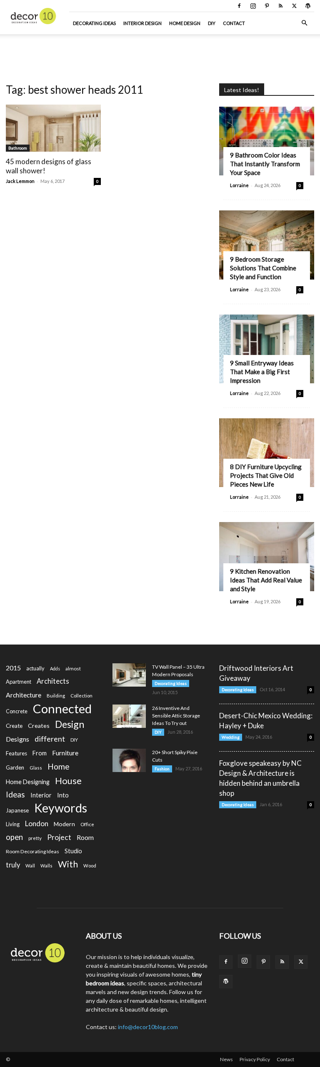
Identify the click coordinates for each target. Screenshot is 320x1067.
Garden (15, 767)
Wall (30, 865)
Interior (41, 795)
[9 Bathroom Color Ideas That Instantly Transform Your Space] (266, 141)
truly (13, 865)
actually (35, 668)
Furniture (65, 753)
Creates (39, 725)
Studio (73, 851)
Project (59, 837)
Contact (234, 23)
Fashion (162, 768)
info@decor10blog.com (148, 1026)
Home (59, 766)
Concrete (17, 711)
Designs (17, 739)
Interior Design (142, 23)
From (39, 753)
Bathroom (17, 147)
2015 (13, 668)
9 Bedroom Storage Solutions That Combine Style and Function (263, 267)
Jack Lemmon (20, 181)
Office (87, 824)
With (68, 864)
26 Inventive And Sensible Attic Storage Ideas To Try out (176, 715)
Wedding (231, 737)
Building (56, 695)
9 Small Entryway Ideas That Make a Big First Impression (262, 371)
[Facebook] (239, 6)
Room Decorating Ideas (32, 851)
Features (16, 753)
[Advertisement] (160, 52)
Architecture (23, 695)
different (50, 739)
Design (69, 724)
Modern (64, 823)
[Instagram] (253, 6)
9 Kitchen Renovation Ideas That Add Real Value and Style (266, 579)
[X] (294, 6)
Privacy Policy (255, 1059)
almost (73, 668)
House (68, 780)
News (226, 1059)
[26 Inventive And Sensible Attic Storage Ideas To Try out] (129, 716)
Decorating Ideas (94, 23)
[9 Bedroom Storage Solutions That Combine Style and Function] (266, 244)
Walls (46, 865)
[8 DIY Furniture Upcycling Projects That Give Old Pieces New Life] (266, 452)
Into (63, 795)
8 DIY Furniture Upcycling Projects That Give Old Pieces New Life (266, 475)
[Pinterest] (266, 6)
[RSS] (280, 6)
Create (14, 725)
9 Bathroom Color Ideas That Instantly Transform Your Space (265, 163)
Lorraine (239, 185)
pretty (35, 838)
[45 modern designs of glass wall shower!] (53, 128)
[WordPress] (308, 6)
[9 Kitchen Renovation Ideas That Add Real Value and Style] (266, 556)
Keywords (60, 808)
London (36, 823)
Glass (36, 767)
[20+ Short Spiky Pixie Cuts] (129, 760)
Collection (81, 695)
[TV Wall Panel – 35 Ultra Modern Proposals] (129, 675)
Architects (53, 681)
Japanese (17, 810)
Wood (89, 865)
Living (13, 824)
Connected (62, 708)
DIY (211, 23)
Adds (55, 668)
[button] (304, 23)
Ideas (15, 794)
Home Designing (28, 781)
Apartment (18, 681)
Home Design (184, 23)
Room (85, 837)
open (14, 837)
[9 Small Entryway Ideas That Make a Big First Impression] (266, 349)
